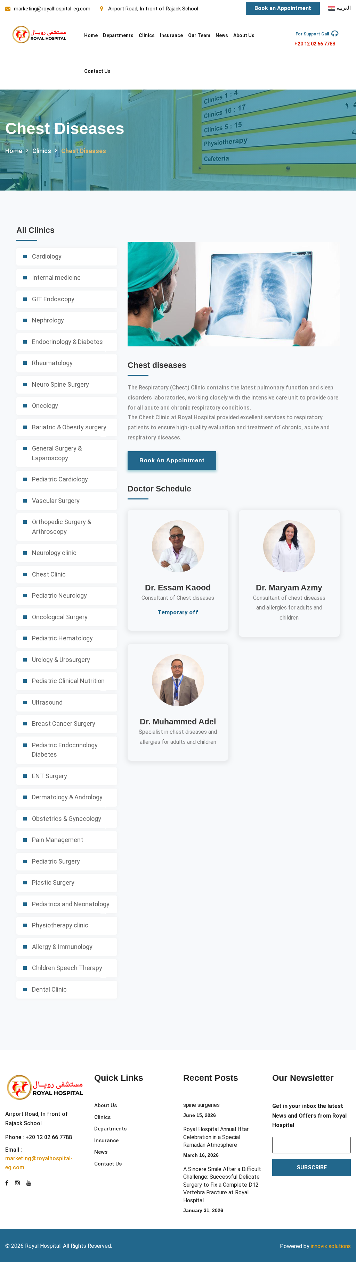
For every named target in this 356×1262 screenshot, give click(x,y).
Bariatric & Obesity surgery (69, 427)
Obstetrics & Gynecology (66, 818)
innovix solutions (331, 1246)
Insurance (171, 35)
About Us (243, 35)
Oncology (45, 405)
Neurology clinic (54, 552)
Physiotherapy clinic (60, 925)
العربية (343, 8)
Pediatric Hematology (62, 638)
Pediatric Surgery (56, 861)
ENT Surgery (49, 776)
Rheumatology (52, 363)
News (222, 35)
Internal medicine (56, 277)
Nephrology (48, 320)
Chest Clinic (49, 574)
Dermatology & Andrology (67, 797)
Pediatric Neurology (59, 595)
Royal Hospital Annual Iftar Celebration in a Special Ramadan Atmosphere (216, 1137)
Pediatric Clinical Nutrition (68, 680)
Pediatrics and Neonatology (71, 904)
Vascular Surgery (56, 500)
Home (91, 35)
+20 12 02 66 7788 (314, 44)
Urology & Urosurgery (61, 659)
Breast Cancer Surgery (63, 723)
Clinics (147, 35)
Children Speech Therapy (67, 967)
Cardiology (47, 256)
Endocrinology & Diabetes (67, 341)
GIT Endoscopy (53, 299)
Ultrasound (47, 702)
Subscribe (312, 1167)
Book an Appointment (282, 8)
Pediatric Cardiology (60, 479)
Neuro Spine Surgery (60, 384)
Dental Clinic (49, 989)
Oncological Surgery (60, 617)
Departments (118, 35)
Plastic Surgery (53, 882)
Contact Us (97, 71)
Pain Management (57, 839)
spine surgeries (201, 1105)
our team (199, 35)
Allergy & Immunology (62, 946)
